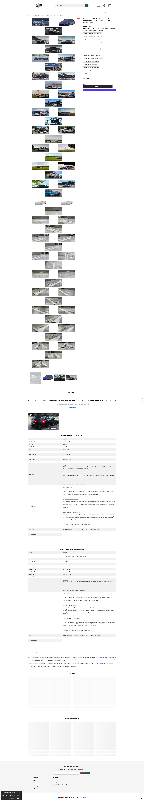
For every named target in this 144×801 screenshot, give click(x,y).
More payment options (99, 92)
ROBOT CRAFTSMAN (89, 22)
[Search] (71, 5)
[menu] (33, 12)
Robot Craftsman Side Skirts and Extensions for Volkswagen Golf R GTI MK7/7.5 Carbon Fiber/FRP (96, 19)
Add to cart (98, 86)
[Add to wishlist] (114, 86)
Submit (85, 773)
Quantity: (85, 73)
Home (29, 15)
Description (71, 392)
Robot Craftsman (66, 449)
